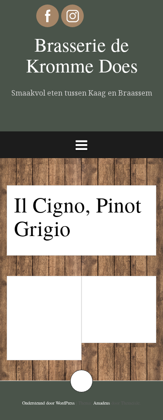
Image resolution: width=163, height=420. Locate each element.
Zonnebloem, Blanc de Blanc (120, 309)
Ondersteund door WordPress (48, 403)
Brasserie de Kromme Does (82, 55)
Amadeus (101, 403)
